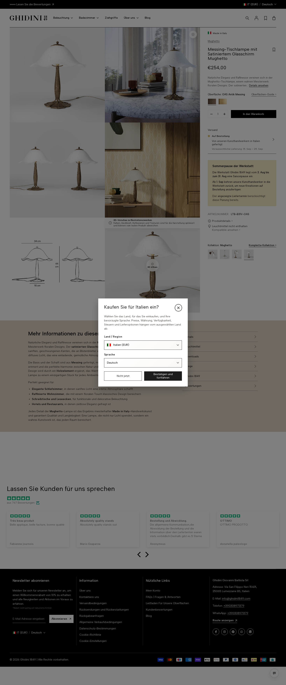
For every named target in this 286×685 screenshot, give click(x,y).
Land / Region (113, 336)
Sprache (109, 354)
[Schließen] (178, 307)
